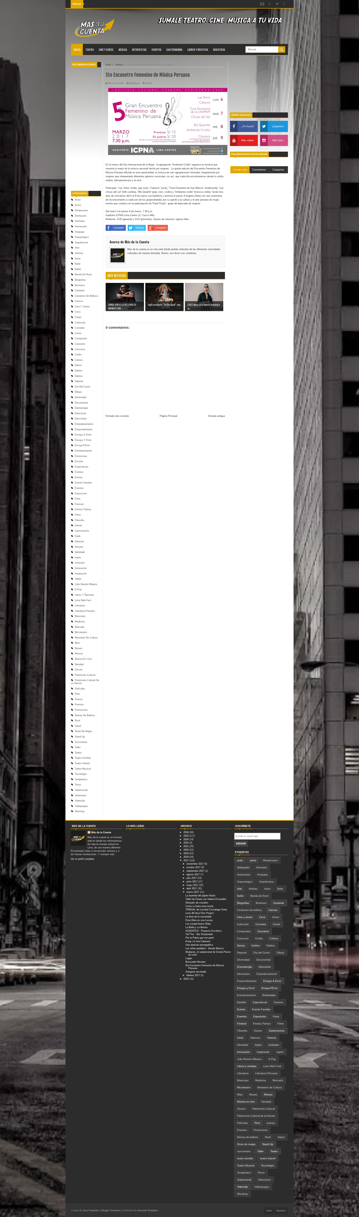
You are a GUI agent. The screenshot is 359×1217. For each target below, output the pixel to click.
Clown (78, 317)
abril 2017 (192, 888)
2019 (186, 853)
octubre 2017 (193, 867)
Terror (78, 784)
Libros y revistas (197, 49)
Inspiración (81, 573)
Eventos (156, 49)
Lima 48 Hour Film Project (199, 913)
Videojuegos (81, 806)
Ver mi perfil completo (82, 859)
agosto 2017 (193, 874)
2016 (186, 978)
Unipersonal (81, 790)
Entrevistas (139, 49)
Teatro (89, 49)
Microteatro (81, 632)
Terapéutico (81, 779)
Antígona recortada (195, 971)
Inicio (77, 49)
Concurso (80, 349)
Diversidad (80, 397)
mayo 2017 (192, 885)
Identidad (80, 552)
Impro (78, 557)
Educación (80, 413)
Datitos (78, 370)
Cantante (80, 290)
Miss (77, 642)
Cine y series (106, 49)
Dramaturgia (81, 408)
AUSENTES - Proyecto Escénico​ (203, 930)
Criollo (78, 354)
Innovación (81, 568)
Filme (78, 514)
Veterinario (80, 795)
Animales (80, 221)
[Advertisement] (86, 129)
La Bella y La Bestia (196, 927)
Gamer (78, 525)
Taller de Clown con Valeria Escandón (205, 899)
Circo (77, 311)
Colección (80, 322)
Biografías (80, 279)
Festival (79, 504)
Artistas (79, 253)
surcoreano (81, 742)
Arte (77, 247)
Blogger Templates (111, 1210)
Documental (81, 402)
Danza (78, 365)
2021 (186, 846)
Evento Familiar (83, 482)
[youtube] (262, 4)
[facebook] (269, 4)
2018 (186, 856)
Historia (79, 546)
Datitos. (79, 376)
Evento (78, 477)
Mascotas (80, 616)
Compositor (81, 338)
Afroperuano (81, 210)
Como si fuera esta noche (199, 906)
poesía (78, 699)
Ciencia (79, 301)
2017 (186, 860)
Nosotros (219, 49)
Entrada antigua (216, 416)
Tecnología (81, 774)
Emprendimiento (83, 429)
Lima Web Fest (83, 600)
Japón (78, 578)
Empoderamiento (84, 424)
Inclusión (80, 562)
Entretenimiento (83, 450)
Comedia (79, 327)
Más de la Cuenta (101, 832)
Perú (77, 693)
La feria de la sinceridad (198, 916)
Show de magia (83, 731)
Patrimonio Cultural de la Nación (256, 1115)
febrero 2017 (193, 975)
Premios (79, 704)
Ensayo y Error (83, 440)
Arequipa (79, 231)
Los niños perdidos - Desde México (204, 948)
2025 (186, 835)
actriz (78, 205)
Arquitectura (81, 242)
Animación (80, 215)
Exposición (81, 493)
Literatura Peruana (85, 611)
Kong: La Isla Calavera (197, 941)
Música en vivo (83, 659)
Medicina (80, 621)
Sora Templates (91, 1210)
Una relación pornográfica (199, 944)
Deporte (79, 381)
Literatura (80, 605)
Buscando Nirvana (195, 961)
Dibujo (78, 391)
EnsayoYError (82, 445)
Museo (78, 648)
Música (123, 49)
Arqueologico (82, 237)
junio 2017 (192, 881)
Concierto (80, 343)
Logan (188, 958)
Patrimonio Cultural (85, 675)
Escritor (79, 461)
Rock (77, 720)
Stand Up (80, 736)
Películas (80, 688)
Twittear (140, 227)
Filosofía (79, 520)
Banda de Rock (83, 274)
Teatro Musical (83, 768)
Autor (78, 258)
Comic (78, 333)
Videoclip (80, 800)
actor (78, 199)
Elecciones (81, 418)
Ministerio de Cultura (86, 637)
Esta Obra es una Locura (199, 920)
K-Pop (78, 589)
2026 (186, 832)
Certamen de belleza (86, 295)
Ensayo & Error (83, 434)
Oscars (79, 669)
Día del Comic (82, 386)
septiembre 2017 (195, 870)
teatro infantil (82, 763)
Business (80, 285)
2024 (186, 839)
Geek (78, 536)
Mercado (79, 627)
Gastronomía (174, 49)
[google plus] (284, 4)
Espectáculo (81, 466)
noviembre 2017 (195, 863)
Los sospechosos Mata (198, 923)
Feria (77, 498)
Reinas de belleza (85, 715)
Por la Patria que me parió (199, 937)
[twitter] (277, 4)
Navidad (79, 664)
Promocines (81, 710)
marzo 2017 (193, 892)
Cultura (78, 360)
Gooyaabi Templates (147, 1210)
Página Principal (168, 416)
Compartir (118, 227)
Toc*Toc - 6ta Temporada (199, 934)
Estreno (79, 472)
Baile (77, 263)
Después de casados (196, 902)
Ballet (78, 269)
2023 (186, 842)
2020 (186, 849)
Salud (78, 726)
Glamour (79, 541)
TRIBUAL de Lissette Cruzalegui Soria (206, 909)
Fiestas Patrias (83, 509)
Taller (78, 747)
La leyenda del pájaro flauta (200, 895)
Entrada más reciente (117, 416)
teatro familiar (83, 757)
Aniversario (81, 226)
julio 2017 (191, 878)
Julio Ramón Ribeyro (86, 584)
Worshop (79, 811)
